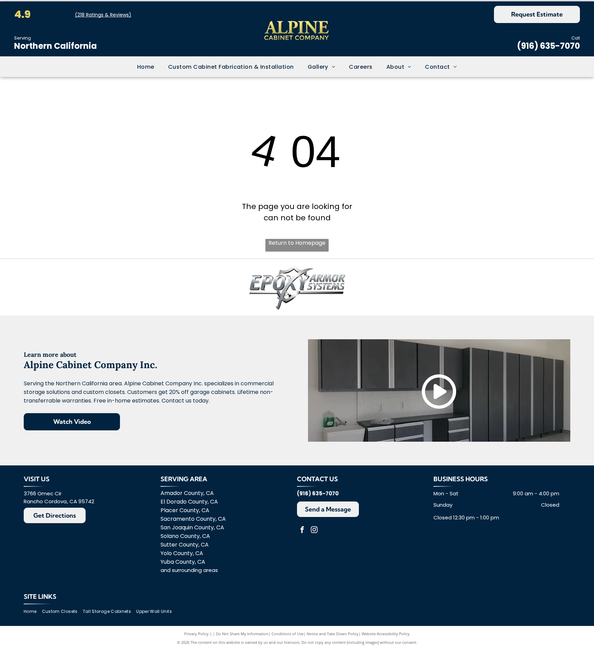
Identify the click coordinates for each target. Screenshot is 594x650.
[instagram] (314, 531)
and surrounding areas (189, 570)
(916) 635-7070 (548, 46)
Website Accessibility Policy (386, 633)
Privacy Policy (196, 633)
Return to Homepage (297, 243)
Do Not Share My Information (242, 633)
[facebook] (302, 531)
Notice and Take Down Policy (333, 633)
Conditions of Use (288, 633)
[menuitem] (145, 66)
